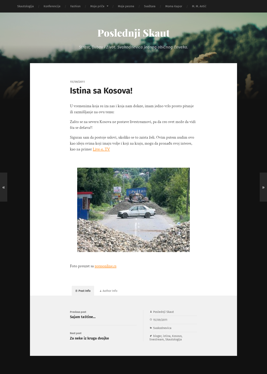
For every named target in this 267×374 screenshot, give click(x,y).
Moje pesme (126, 6)
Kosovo (177, 336)
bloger (157, 336)
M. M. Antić (199, 6)
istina (167, 336)
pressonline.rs (105, 266)
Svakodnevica (162, 328)
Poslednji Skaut (133, 32)
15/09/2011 (160, 320)
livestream (156, 339)
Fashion (75, 6)
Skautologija (25, 6)
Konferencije (52, 6)
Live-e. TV (101, 149)
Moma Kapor (173, 6)
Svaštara (149, 6)
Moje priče (97, 6)
